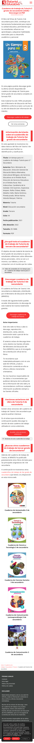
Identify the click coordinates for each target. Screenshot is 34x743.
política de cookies (12, 733)
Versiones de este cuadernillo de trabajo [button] (17, 439)
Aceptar (7, 738)
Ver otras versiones (18, 124)
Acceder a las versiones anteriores (18, 433)
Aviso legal (5, 681)
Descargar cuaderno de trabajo (18, 117)
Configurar (25, 738)
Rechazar (15, 738)
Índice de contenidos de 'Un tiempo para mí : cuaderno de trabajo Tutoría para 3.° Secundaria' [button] (17, 270)
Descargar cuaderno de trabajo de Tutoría (18, 315)
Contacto (4, 679)
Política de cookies (7, 686)
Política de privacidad (8, 683)
